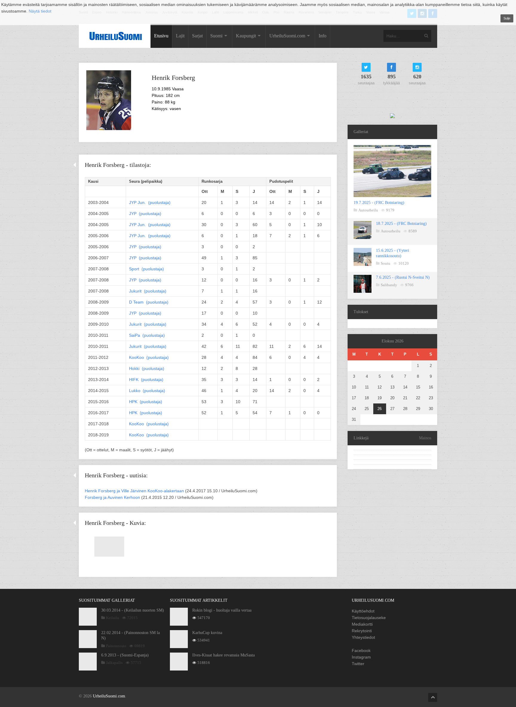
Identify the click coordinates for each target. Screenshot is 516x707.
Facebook (361, 650)
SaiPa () (147, 335)
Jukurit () (147, 291)
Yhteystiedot (363, 637)
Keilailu (112, 617)
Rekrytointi (362, 630)
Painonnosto (116, 646)
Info (322, 35)
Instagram (361, 657)
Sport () (146, 268)
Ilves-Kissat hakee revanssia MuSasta (223, 655)
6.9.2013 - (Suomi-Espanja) (125, 655)
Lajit (180, 35)
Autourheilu (368, 210)
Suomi (216, 35)
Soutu (385, 263)
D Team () (148, 302)
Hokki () (146, 368)
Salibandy (389, 285)
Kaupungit (246, 35)
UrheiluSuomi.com (287, 35)
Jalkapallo (114, 662)
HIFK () (146, 379)
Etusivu (161, 35)
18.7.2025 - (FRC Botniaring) (401, 223)
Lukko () (147, 390)
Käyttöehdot (363, 611)
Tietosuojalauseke (369, 617)
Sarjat (197, 35)
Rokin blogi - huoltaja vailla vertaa (221, 610)
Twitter (358, 663)
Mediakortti (362, 624)
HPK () (145, 401)
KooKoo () (149, 357)
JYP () (150, 202)
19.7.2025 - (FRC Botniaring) (379, 202)
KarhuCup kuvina (207, 632)
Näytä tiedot (40, 11)
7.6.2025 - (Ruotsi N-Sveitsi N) (403, 277)
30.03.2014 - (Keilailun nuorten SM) (132, 610)
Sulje (506, 18)
